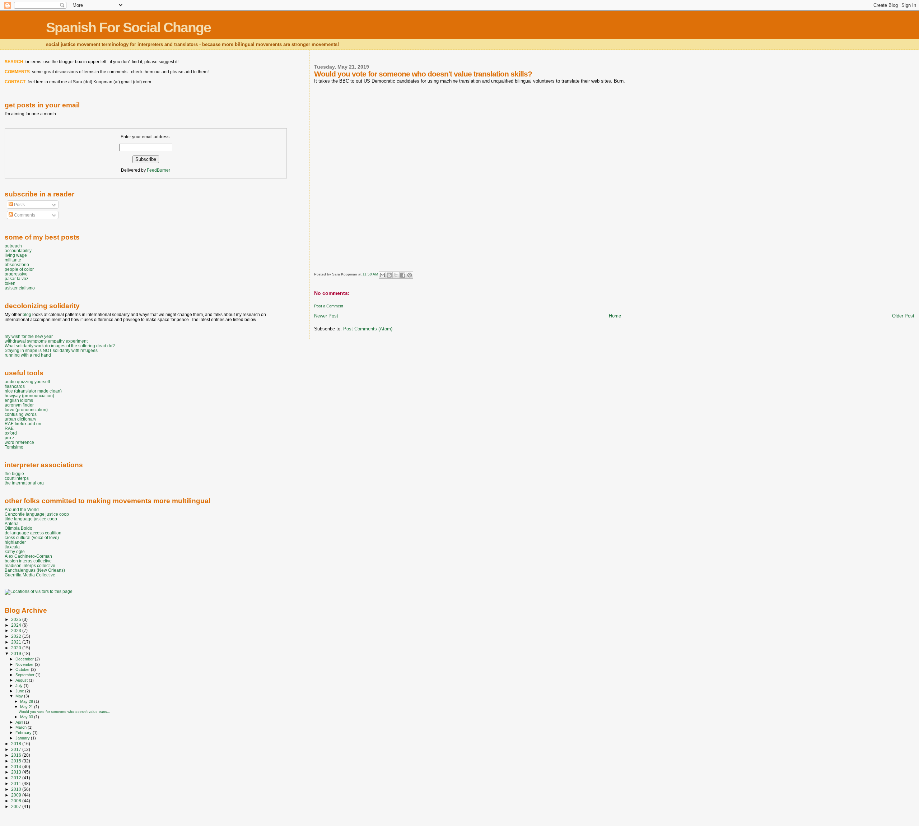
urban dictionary (20, 419)
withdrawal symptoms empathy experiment (46, 341)
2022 (16, 636)
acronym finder (19, 405)
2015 (16, 760)
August (22, 680)
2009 (16, 795)
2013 (16, 772)
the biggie (14, 473)
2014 (16, 766)
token (10, 283)
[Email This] (382, 275)
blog (27, 314)
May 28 (27, 701)
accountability (18, 250)
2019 (16, 653)
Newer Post (326, 316)
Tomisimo (14, 447)
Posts (19, 204)
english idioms (19, 400)
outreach (13, 245)
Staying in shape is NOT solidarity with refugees (51, 350)
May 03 (27, 717)
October (23, 669)
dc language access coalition (33, 532)
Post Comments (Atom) (367, 328)
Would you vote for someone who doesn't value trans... (64, 712)
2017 (16, 749)
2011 (16, 783)
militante (13, 259)
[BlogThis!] (389, 275)
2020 (16, 647)
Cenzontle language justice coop (37, 514)
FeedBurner (158, 170)
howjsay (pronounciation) (29, 395)
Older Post (903, 316)
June (20, 691)
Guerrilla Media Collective (30, 574)
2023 (16, 630)
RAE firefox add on (23, 423)
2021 (16, 642)
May (19, 696)
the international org (24, 483)
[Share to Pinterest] (409, 275)
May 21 (27, 707)
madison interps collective (30, 565)
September (25, 675)
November (25, 664)
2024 (16, 625)
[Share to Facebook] (402, 275)
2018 (16, 743)
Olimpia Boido (18, 528)
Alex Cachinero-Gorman (28, 556)
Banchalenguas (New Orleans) (35, 570)
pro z (9, 437)
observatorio (17, 264)
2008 (16, 800)
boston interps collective (28, 560)
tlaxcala (12, 546)
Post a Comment (328, 306)
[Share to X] (396, 275)
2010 (16, 789)
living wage (16, 255)
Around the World (22, 509)
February (24, 732)
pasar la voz (16, 278)
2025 (16, 619)
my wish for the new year (29, 336)
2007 (16, 806)
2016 (16, 755)
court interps (17, 478)
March (21, 727)
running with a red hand (28, 355)
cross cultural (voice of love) (32, 537)
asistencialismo (20, 288)
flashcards (15, 386)
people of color (19, 269)
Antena (12, 523)
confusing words (21, 414)
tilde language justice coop (31, 518)
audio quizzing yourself (27, 381)
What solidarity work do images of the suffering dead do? (60, 345)
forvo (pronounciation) (26, 409)
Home (615, 316)
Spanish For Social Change (128, 27)
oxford (11, 433)
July (19, 685)
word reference (19, 442)
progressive (16, 274)
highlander (15, 542)
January (23, 738)
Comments (24, 215)
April (19, 722)
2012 (16, 777)
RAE (9, 428)
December (25, 659)
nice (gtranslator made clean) (33, 391)
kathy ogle (15, 551)
